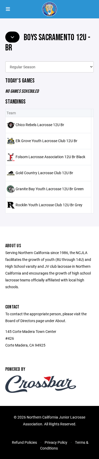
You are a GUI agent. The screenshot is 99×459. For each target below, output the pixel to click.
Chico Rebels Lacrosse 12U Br (40, 124)
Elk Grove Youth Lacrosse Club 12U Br (46, 140)
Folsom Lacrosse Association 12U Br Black (50, 156)
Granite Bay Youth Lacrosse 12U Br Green (50, 188)
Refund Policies (24, 442)
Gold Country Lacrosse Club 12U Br (44, 172)
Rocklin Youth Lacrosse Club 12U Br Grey (49, 204)
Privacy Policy (56, 442)
